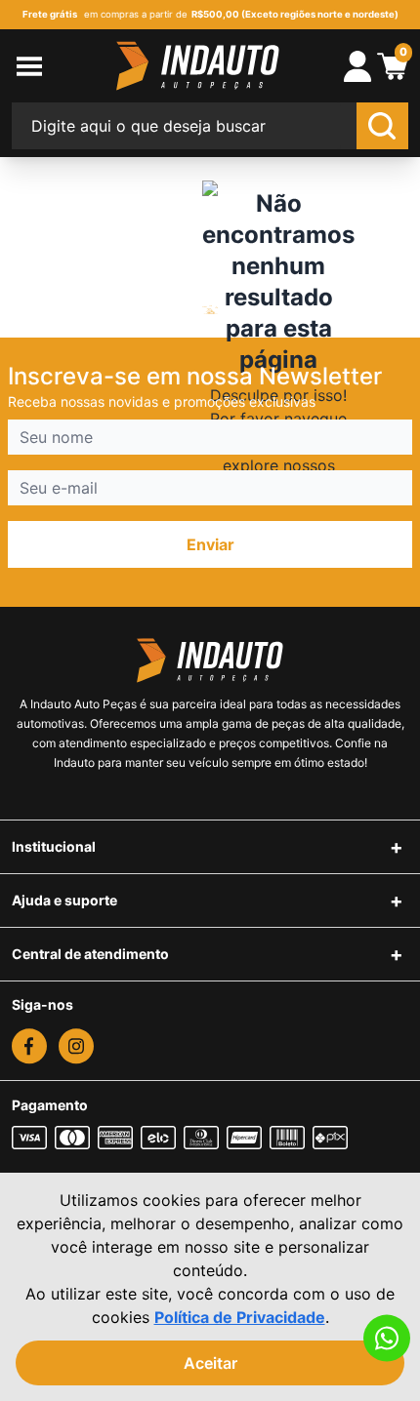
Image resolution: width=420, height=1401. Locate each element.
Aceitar (210, 1363)
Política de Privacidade (239, 1317)
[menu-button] (51, 66)
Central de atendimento (90, 953)
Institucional (54, 846)
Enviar (210, 544)
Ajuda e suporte (64, 900)
